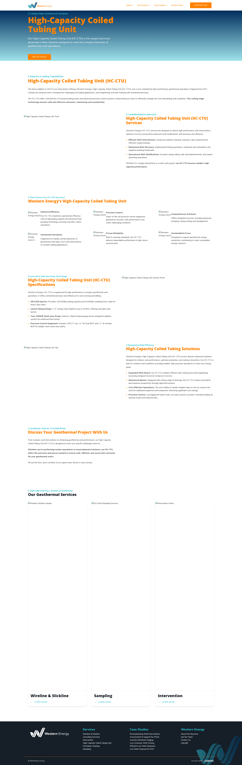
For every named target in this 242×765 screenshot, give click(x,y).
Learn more (41, 702)
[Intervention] (184, 596)
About (129, 5)
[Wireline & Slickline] (57, 596)
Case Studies (159, 5)
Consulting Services (91, 737)
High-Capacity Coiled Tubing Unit (97, 743)
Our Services (142, 5)
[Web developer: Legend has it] (209, 761)
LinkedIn (184, 743)
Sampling (103, 695)
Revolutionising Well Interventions (145, 734)
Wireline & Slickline (50, 695)
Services (89, 729)
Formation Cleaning (91, 746)
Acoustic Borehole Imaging (141, 740)
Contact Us (200, 5)
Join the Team (177, 5)
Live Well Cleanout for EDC (142, 749)
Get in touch (39, 56)
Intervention (170, 695)
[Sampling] (121, 596)
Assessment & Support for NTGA (144, 737)
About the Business (189, 734)
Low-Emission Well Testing (142, 743)
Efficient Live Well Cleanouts (142, 746)
